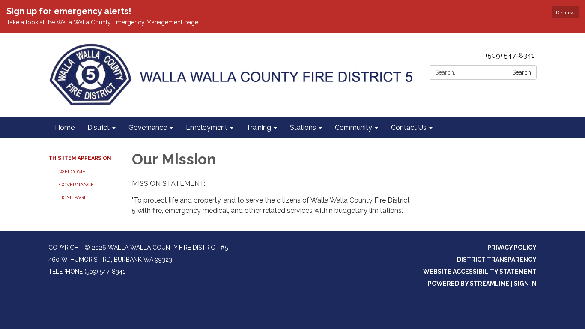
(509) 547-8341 (510, 55)
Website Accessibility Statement (480, 271)
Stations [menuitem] (303, 127)
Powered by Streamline (468, 283)
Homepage (73, 197)
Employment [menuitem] (206, 127)
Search (521, 72)
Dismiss (565, 12)
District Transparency (497, 259)
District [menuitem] (98, 127)
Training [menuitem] (258, 127)
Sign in (525, 283)
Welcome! (73, 172)
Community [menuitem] (353, 127)
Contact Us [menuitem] (409, 127)
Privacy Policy (512, 247)
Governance (76, 185)
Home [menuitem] (65, 127)
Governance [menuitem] (147, 127)
